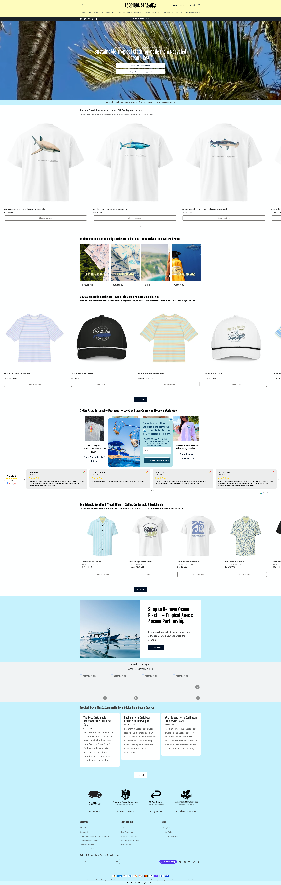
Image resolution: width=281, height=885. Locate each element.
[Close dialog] (171, 420)
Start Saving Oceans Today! (157, 460)
